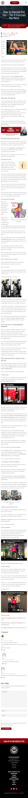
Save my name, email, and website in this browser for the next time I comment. (13, 723)
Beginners (14, 777)
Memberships (14, 773)
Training (13, 34)
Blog (10, 34)
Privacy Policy (21, 793)
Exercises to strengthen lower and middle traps (12, 618)
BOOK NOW (15, 2)
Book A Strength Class (14, 772)
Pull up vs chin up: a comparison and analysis (11, 622)
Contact (14, 784)
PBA (2, 672)
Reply (4, 650)
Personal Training (14, 779)
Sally (17, 33)
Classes (14, 775)
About (14, 781)
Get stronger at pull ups (6, 627)
